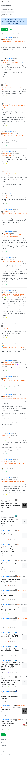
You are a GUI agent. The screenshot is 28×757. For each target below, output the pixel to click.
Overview (4, 29)
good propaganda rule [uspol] (8, 328)
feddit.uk (3, 509)
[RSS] (18, 33)
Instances (3, 745)
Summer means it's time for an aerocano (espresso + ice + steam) (13, 399)
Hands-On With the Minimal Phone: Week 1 (11, 87)
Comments (12, 29)
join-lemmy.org (5, 754)
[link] (2, 44)
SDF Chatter (8, 1)
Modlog (3, 742)
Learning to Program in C (7, 364)
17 (2, 571)
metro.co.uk (4, 553)
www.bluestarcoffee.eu (6, 727)
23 (3, 585)
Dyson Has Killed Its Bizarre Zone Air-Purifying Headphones (12, 482)
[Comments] (24, 521)
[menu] (26, 1)
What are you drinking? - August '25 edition (12, 41)
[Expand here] (24, 505)
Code (2, 751)
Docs (2, 748)
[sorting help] (16, 33)
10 (3, 539)
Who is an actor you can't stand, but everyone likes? (12, 437)
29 (3, 627)
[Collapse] (2, 37)
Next (3, 735)
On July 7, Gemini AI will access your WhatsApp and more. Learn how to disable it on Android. (12, 235)
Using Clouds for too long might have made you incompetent (13, 106)
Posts (18, 29)
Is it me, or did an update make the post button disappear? (13, 381)
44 (3, 599)
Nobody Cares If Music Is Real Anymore (11, 261)
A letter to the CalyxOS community (9, 62)
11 (2, 715)
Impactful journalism (6, 155)
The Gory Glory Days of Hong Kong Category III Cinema (13, 136)
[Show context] (24, 41)
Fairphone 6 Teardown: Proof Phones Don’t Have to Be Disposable (14, 214)
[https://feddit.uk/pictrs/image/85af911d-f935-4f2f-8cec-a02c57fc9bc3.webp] (24, 565)
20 (3, 672)
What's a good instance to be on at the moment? (13, 347)
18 (3, 701)
